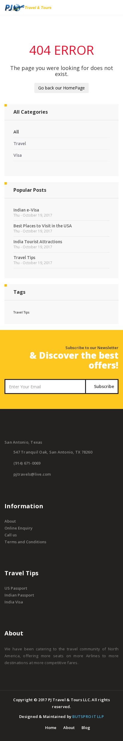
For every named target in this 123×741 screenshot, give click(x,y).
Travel (19, 143)
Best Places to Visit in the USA (42, 225)
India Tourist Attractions (37, 241)
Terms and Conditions (25, 541)
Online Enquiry (18, 528)
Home (50, 727)
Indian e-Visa (26, 210)
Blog (86, 727)
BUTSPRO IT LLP (88, 716)
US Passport (15, 588)
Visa (17, 155)
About (10, 521)
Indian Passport (19, 595)
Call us (10, 535)
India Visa (13, 602)
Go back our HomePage (61, 88)
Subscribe (103, 386)
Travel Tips (24, 257)
